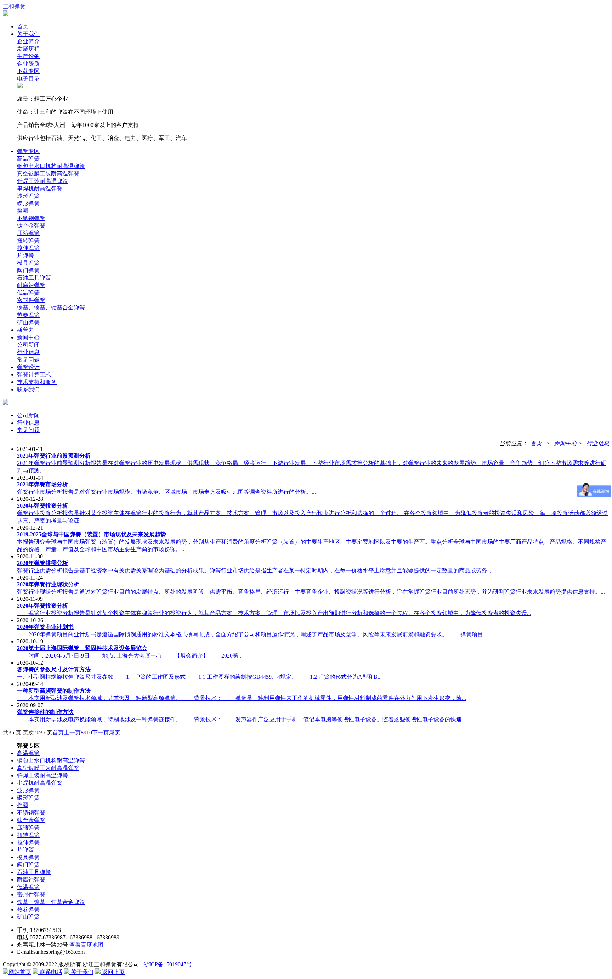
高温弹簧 (28, 159)
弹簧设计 (28, 367)
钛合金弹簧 (31, 226)
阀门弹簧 (28, 270)
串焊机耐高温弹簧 (39, 188)
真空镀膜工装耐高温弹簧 (48, 173)
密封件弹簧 (31, 300)
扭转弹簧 (28, 240)
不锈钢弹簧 (31, 218)
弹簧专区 (28, 151)
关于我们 (28, 34)
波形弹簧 (28, 196)
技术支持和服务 (37, 382)
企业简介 (28, 41)
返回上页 (113, 972)
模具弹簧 (28, 263)
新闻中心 (28, 337)
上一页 (72, 732)
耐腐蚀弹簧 (31, 285)
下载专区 (28, 71)
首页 (22, 26)
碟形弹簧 (28, 203)
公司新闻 (28, 345)
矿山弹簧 (28, 322)
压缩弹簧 (28, 233)
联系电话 (50, 972)
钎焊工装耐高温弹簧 (42, 181)
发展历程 (28, 49)
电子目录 (28, 78)
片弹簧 (25, 255)
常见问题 (28, 360)
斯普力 (25, 330)
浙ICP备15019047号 (167, 964)
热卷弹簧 (28, 315)
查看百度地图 (86, 945)
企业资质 (28, 64)
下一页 (100, 732)
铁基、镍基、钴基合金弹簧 (51, 307)
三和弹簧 (14, 6)
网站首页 (19, 972)
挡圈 (22, 211)
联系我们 (28, 389)
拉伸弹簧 (28, 248)
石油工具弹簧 (34, 278)
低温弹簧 (28, 293)
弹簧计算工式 (34, 374)
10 (89, 732)
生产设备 (28, 56)
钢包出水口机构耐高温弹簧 (51, 166)
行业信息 (28, 352)
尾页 (114, 732)
